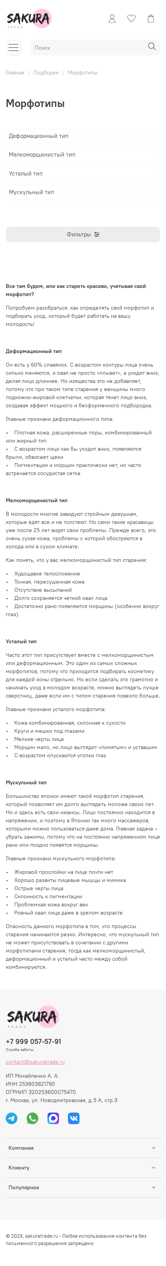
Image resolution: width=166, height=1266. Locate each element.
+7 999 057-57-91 (33, 1041)
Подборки (46, 72)
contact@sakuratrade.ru (35, 1061)
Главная (15, 72)
